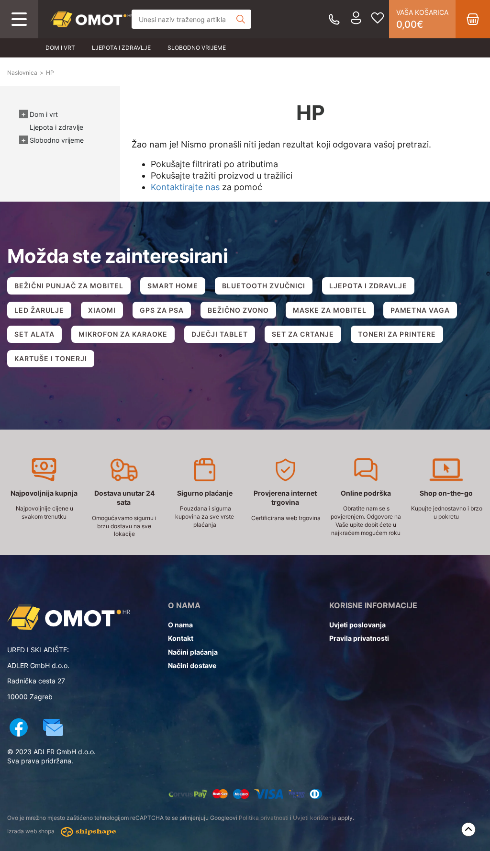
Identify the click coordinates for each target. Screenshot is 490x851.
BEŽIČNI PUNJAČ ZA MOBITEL (68, 286)
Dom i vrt (60, 47)
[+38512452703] (334, 19)
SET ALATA (34, 334)
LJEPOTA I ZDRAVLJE (368, 286)
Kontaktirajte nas (185, 187)
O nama (180, 625)
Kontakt (180, 638)
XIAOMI (102, 310)
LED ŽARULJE (39, 310)
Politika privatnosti (264, 817)
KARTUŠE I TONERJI (50, 358)
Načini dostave (192, 665)
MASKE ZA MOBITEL (330, 310)
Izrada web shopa (31, 831)
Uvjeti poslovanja (357, 625)
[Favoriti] (377, 19)
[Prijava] (356, 19)
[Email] (53, 728)
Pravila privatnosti (359, 638)
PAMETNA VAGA (420, 310)
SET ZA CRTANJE (303, 334)
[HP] (91, 19)
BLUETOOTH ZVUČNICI (263, 286)
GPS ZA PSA (162, 310)
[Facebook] (18, 728)
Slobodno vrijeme (196, 47)
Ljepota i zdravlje (121, 47)
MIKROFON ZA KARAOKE (122, 334)
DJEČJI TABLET (219, 334)
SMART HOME (172, 286)
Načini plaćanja (193, 652)
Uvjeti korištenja (314, 817)
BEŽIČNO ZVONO (238, 310)
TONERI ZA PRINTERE (397, 334)
